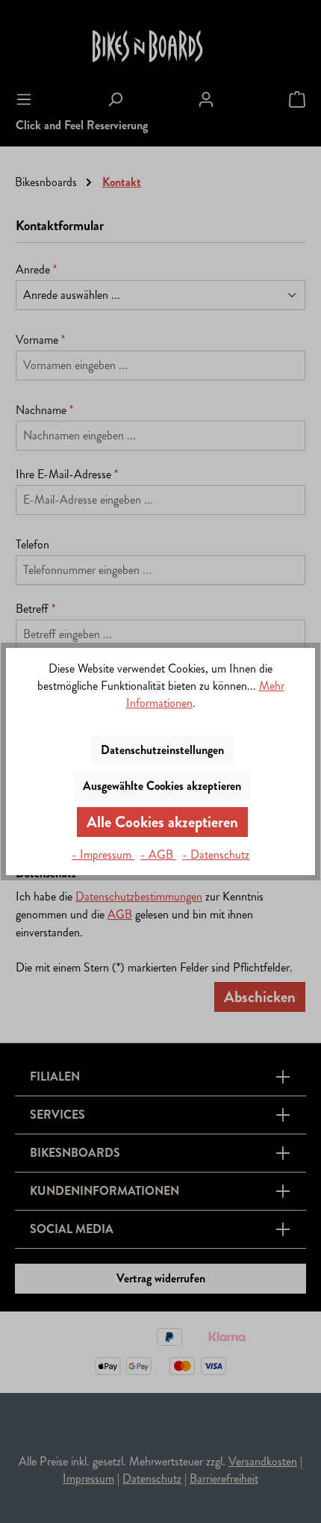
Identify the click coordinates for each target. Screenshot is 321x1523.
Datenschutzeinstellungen (162, 750)
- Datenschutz (215, 854)
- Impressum (103, 854)
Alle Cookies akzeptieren (162, 822)
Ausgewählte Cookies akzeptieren (162, 785)
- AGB (158, 854)
